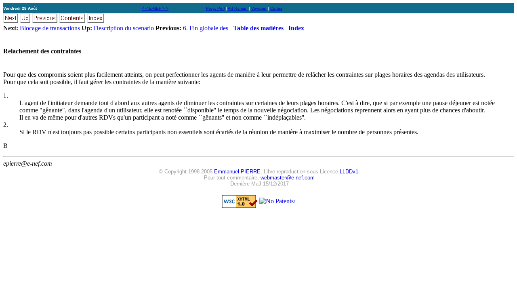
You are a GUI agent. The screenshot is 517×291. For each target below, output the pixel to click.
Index (296, 28)
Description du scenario (124, 28)
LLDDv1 (349, 172)
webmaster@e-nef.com (288, 178)
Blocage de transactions (50, 28)
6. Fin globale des (205, 28)
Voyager (259, 8)
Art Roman (238, 8)
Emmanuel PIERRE (237, 172)
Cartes (276, 8)
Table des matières (258, 28)
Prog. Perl (215, 8)
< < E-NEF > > (155, 8)
